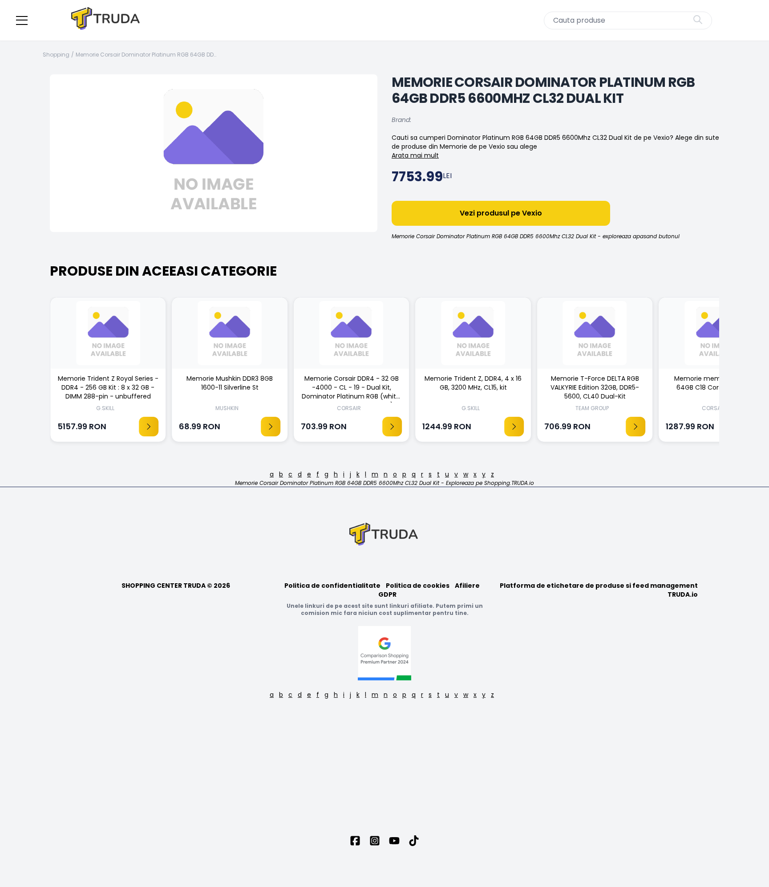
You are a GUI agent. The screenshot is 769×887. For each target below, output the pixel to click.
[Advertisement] (384, 767)
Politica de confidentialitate (332, 585)
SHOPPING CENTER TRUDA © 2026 (175, 585)
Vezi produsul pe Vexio (501, 213)
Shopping (56, 54)
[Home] (106, 20)
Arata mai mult (415, 155)
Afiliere (467, 585)
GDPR (387, 594)
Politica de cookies (417, 585)
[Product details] (148, 426)
